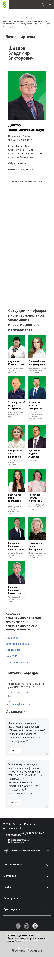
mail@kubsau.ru (13, 834)
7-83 (8, 695)
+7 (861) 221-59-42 (32, 833)
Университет (11, 898)
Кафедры (20, 18)
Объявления (12, 649)
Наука (7, 886)
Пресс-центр (11, 909)
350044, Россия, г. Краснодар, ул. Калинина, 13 (20, 826)
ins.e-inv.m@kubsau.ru (17, 704)
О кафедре (11, 637)
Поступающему (13, 864)
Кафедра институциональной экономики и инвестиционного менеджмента (25, 21)
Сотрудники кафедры (29, 24)
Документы (12, 655)
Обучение (7, 18)
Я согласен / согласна (27, 950)
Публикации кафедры (18, 661)
